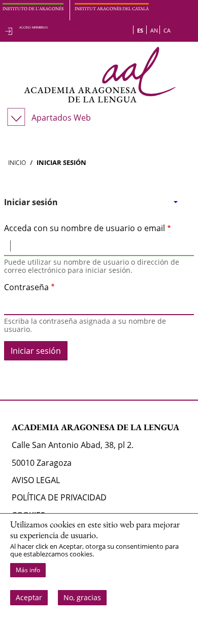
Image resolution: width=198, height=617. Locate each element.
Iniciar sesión (31, 202)
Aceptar (29, 597)
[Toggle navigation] (14, 137)
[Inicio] (99, 75)
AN (154, 30)
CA (167, 30)
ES (140, 30)
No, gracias (82, 597)
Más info (28, 570)
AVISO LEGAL (36, 480)
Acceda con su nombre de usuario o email (84, 228)
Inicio (17, 162)
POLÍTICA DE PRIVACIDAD (59, 497)
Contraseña (26, 287)
